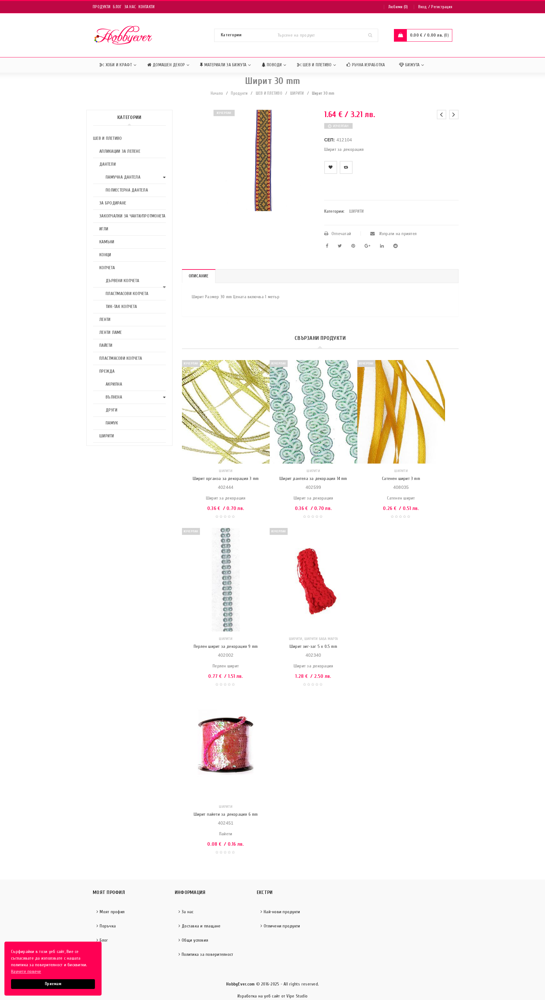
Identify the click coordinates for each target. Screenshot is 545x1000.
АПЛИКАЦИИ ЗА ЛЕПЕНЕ (119, 151)
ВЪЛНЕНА (114, 397)
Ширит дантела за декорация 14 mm (313, 478)
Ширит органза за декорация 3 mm (226, 478)
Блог (117, 6)
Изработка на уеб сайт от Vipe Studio (272, 996)
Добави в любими (330, 167)
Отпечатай (341, 233)
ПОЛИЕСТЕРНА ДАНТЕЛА (127, 190)
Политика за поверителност (207, 954)
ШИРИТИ (297, 93)
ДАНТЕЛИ (107, 164)
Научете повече (26, 971)
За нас (130, 6)
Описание (199, 276)
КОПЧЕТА (107, 267)
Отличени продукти (282, 926)
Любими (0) (398, 6)
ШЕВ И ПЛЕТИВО (269, 93)
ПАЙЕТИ (106, 345)
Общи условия (195, 940)
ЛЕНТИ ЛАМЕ (110, 332)
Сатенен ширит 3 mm (401, 478)
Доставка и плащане (201, 926)
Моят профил (112, 911)
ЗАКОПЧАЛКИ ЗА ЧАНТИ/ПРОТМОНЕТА (132, 216)
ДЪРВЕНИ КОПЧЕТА (122, 280)
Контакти (146, 6)
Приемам (53, 984)
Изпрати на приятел (397, 233)
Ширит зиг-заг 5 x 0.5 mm (313, 646)
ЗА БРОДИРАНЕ (112, 203)
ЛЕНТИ (104, 319)
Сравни (346, 167)
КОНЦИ (105, 254)
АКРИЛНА (114, 384)
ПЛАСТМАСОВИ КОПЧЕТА (127, 293)
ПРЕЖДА (107, 371)
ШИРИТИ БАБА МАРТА (321, 638)
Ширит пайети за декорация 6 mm (226, 814)
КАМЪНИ (106, 242)
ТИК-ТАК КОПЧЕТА (121, 306)
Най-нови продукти (282, 911)
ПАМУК (112, 423)
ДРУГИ (111, 410)
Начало (217, 93)
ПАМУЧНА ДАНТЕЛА (123, 177)
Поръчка (108, 926)
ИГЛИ (103, 229)
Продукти (101, 6)
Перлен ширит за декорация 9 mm (226, 646)
